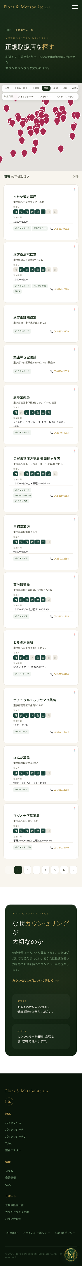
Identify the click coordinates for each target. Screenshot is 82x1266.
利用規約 (12, 1232)
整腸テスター (13, 1150)
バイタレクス (45, 96)
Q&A (7, 1184)
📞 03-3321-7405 (59, 288)
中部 (55, 88)
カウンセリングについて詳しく (35, 980)
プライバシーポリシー (36, 1232)
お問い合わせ (13, 1218)
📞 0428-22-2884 (59, 558)
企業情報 (10, 1177)
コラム (9, 1170)
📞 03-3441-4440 (59, 847)
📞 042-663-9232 (59, 228)
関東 (46, 88)
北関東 (35, 88)
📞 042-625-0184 (59, 674)
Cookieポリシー (65, 1232)
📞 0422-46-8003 (59, 432)
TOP (8, 30)
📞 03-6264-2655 (59, 371)
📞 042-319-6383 (59, 495)
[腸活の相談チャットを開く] (71, 1255)
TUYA (8, 1143)
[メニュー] (75, 7)
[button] (23, 124)
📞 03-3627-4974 (59, 731)
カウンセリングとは (17, 1212)
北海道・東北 (20, 88)
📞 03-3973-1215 (59, 616)
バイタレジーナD (65, 96)
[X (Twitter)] (9, 1101)
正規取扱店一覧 (14, 1205)
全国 (7, 88)
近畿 (65, 88)
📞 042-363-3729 (59, 331)
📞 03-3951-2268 (59, 789)
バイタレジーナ (25, 96)
